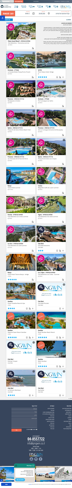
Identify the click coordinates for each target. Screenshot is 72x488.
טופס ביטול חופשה (68, 414)
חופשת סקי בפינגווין (51, 408)
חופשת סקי (67, 1)
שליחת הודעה (21, 480)
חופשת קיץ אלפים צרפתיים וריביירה (48, 414)
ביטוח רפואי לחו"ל (62, 1)
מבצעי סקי (52, 410)
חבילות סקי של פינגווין (50, 421)
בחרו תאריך (43, 11)
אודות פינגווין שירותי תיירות (66, 408)
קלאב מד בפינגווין (51, 417)
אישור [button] (6, 484)
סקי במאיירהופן (51, 425)
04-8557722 (7, 7)
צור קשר (69, 423)
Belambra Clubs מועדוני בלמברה (48, 412)
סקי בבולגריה (52, 427)
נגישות (2, 18)
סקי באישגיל (52, 423)
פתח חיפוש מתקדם (6, 19)
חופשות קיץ (68, 19)
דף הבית (70, 416)
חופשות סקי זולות (56, 1)
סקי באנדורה (52, 416)
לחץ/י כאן (30, 484)
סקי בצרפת (52, 428)
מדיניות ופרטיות (68, 427)
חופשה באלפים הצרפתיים (50, 419)
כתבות (70, 425)
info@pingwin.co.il (36, 443)
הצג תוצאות (8, 13)
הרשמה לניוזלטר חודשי (67, 421)
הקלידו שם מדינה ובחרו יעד (65, 11)
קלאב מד (69, 419)
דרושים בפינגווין (68, 412)
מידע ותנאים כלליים (68, 410)
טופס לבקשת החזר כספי (67, 428)
